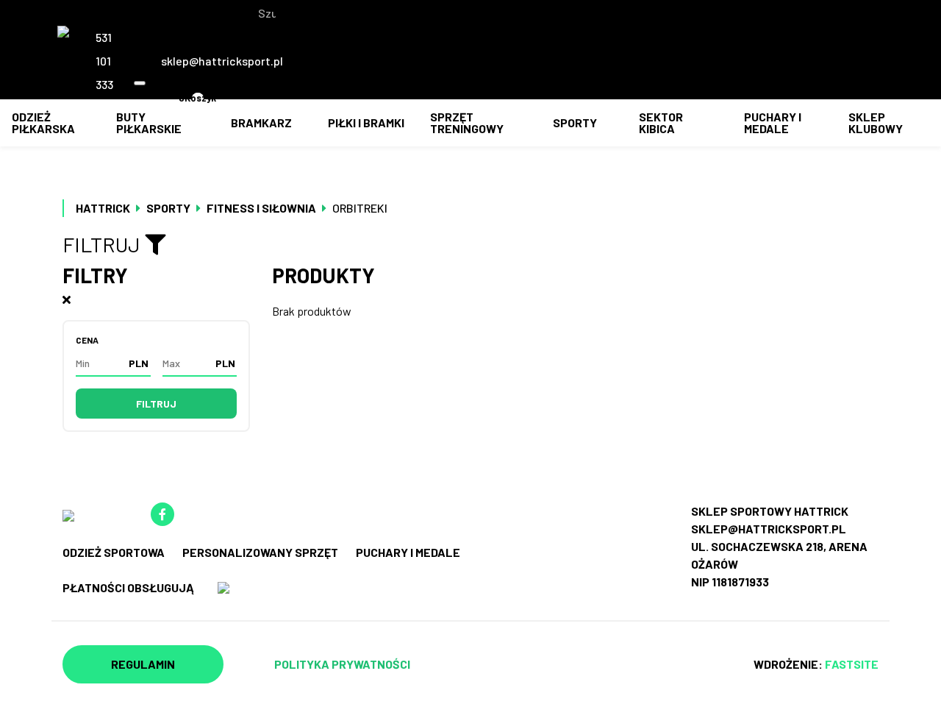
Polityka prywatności (342, 664)
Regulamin (143, 664)
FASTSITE (852, 664)
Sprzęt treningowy (467, 122)
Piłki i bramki (366, 122)
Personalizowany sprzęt (260, 552)
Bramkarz (261, 122)
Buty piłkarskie (149, 122)
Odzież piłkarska (43, 122)
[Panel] (234, 103)
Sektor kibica (661, 122)
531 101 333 (104, 60)
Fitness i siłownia (261, 208)
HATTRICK (103, 208)
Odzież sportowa (113, 552)
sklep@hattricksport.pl (222, 61)
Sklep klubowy (875, 122)
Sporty (575, 122)
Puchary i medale (772, 122)
